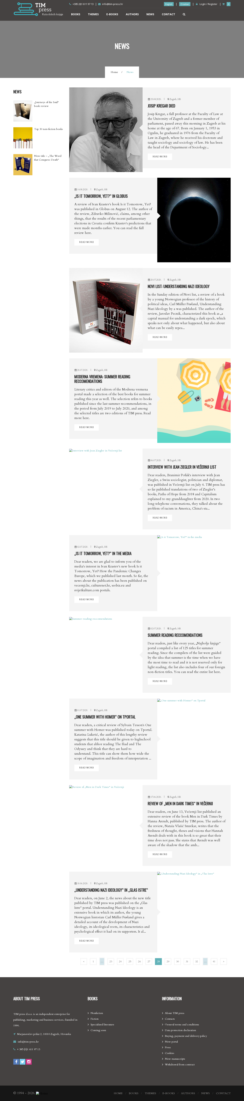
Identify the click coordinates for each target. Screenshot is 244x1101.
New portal (171, 1041)
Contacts (170, 1019)
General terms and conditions (182, 1024)
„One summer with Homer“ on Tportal (105, 717)
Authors (132, 14)
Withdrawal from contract (180, 1064)
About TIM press (174, 1013)
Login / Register (208, 4)
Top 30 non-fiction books (48, 129)
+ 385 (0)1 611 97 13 (28, 1049)
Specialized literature (102, 1024)
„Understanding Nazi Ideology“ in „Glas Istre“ (111, 890)
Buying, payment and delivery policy (186, 1036)
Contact (168, 14)
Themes (93, 14)
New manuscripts (175, 1059)
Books (75, 14)
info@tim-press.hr (112, 4)
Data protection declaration (180, 1030)
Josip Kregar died (161, 106)
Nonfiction (97, 1013)
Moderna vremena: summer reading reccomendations (102, 379)
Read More (160, 156)
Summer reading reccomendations (175, 635)
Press (168, 1047)
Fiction (95, 1019)
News (150, 14)
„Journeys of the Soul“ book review (46, 104)
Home (114, 72)
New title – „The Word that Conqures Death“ (47, 158)
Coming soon (98, 1030)
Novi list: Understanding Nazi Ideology (178, 286)
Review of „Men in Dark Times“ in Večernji (180, 803)
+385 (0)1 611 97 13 (83, 4)
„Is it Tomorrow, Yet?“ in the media (103, 553)
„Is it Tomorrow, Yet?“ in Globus (101, 196)
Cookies (169, 1053)
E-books (112, 14)
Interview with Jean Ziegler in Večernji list (182, 467)
